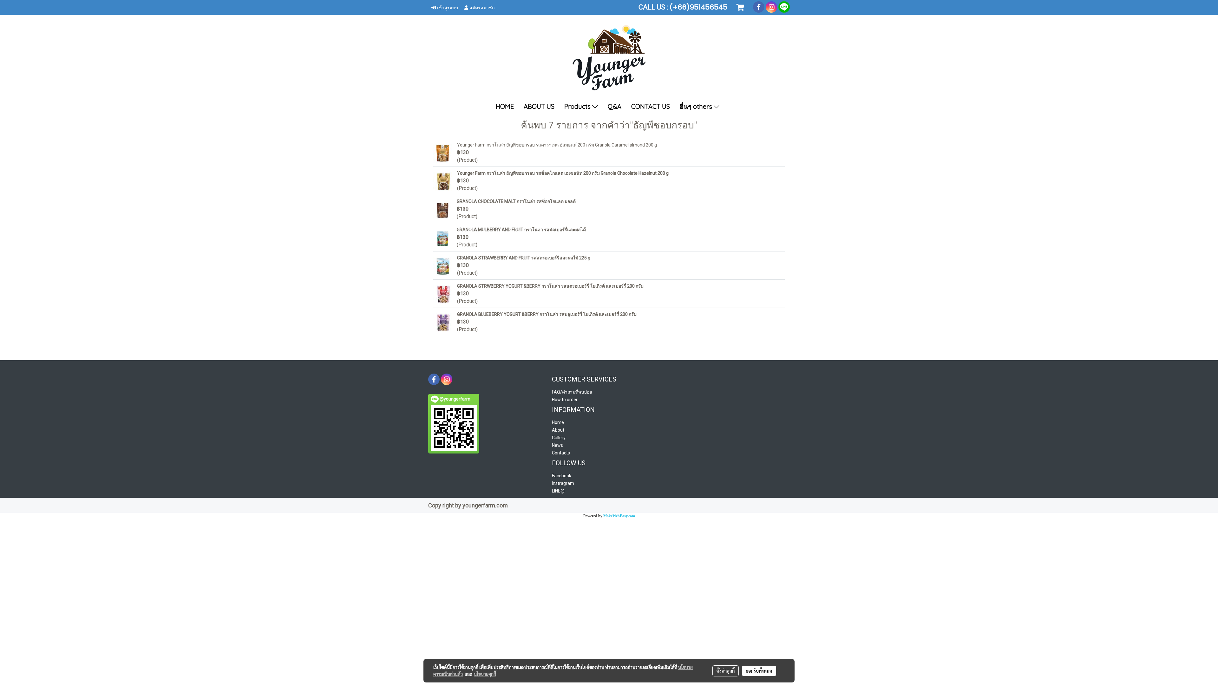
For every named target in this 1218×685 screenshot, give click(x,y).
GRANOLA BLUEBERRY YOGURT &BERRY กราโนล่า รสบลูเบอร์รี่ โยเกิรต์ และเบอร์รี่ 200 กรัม (547, 314)
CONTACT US (650, 106)
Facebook (561, 475)
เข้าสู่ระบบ (447, 7)
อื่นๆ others (697, 106)
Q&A (614, 106)
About (558, 430)
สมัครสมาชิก (481, 7)
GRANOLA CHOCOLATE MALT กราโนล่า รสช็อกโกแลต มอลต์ (516, 201)
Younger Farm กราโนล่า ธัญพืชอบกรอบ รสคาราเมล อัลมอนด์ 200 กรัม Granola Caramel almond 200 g (557, 144)
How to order (565, 399)
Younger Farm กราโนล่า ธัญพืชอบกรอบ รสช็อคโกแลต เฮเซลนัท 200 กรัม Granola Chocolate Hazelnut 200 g (563, 173)
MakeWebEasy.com (619, 516)
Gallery (559, 437)
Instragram (563, 483)
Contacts (561, 452)
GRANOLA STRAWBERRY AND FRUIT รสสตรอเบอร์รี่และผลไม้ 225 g (523, 257)
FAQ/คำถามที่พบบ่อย (572, 392)
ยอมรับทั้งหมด (759, 671)
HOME (505, 106)
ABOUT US (539, 106)
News (557, 445)
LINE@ (558, 490)
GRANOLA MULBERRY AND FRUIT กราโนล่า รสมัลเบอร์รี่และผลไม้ (521, 229)
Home (558, 422)
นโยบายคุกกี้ (485, 674)
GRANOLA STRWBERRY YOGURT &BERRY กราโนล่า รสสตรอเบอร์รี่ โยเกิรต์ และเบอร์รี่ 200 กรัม (550, 286)
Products (578, 106)
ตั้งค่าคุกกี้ (726, 671)
